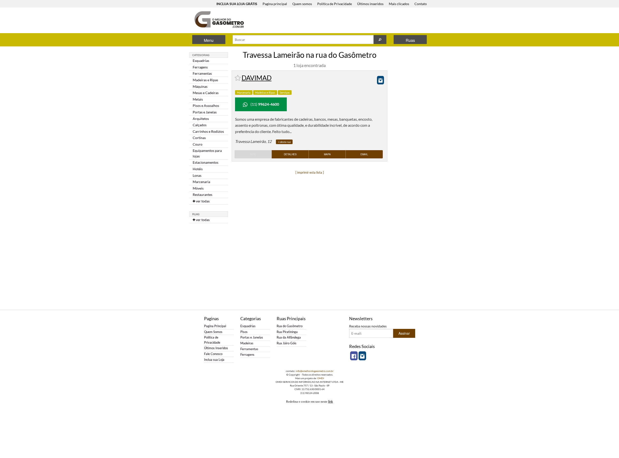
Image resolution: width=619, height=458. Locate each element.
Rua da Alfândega (289, 337)
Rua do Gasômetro (289, 326)
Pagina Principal (215, 326)
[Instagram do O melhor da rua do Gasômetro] (362, 355)
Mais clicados (399, 4)
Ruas (410, 40)
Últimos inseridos (370, 4)
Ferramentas (202, 73)
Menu (209, 40)
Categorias (200, 55)
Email (364, 154)
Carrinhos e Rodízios (208, 131)
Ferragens (200, 67)
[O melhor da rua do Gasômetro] (218, 19)
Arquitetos (201, 119)
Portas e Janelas (205, 112)
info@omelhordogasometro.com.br (314, 370)
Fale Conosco (213, 354)
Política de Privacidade (334, 4)
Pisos (244, 332)
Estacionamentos (205, 162)
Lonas (197, 175)
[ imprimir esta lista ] (309, 172)
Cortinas (199, 138)
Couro (197, 144)
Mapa (327, 154)
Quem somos (302, 4)
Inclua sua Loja (214, 360)
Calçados (199, 125)
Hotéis (198, 169)
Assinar (404, 333)
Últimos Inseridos (216, 348)
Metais (198, 99)
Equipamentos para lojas (207, 153)
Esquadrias (201, 61)
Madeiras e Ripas (205, 80)
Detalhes (290, 154)
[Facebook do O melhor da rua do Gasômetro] (354, 355)
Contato (420, 4)
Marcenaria (244, 92)
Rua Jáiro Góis (286, 343)
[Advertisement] (341, 21)
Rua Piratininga (287, 332)
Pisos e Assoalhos (206, 105)
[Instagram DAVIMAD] (380, 80)
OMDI (320, 378)
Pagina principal (275, 4)
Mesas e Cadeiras (206, 93)
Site (253, 154)
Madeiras (246, 343)
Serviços (285, 92)
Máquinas (200, 86)
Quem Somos (213, 332)
